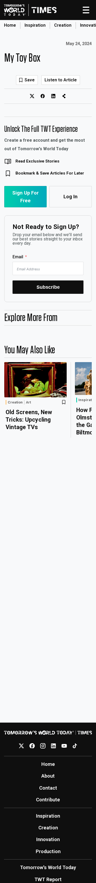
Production (48, 851)
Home (10, 25)
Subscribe (48, 287)
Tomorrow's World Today (48, 867)
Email (18, 256)
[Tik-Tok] (74, 746)
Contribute (48, 799)
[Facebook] (32, 746)
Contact (48, 788)
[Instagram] (42, 746)
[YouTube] (64, 746)
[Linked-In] (53, 746)
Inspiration (35, 25)
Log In (70, 196)
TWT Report (48, 879)
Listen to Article (61, 79)
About (48, 776)
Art (28, 402)
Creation (62, 25)
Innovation (48, 839)
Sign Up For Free (25, 196)
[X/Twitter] (21, 746)
